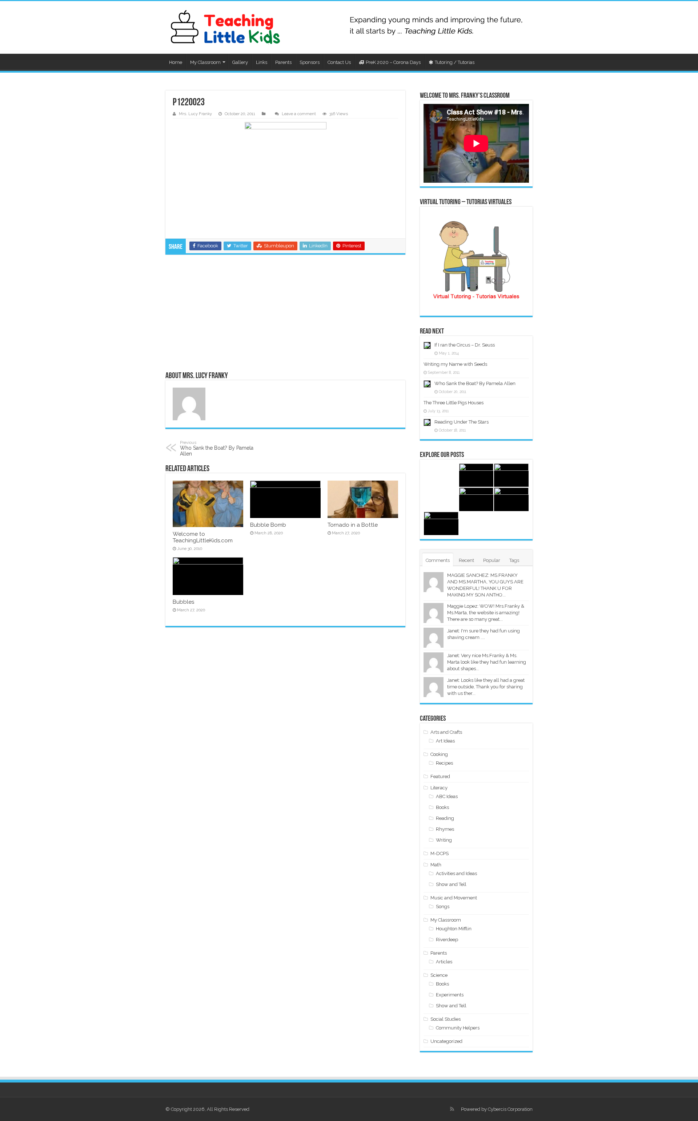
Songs (442, 906)
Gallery (240, 62)
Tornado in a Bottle (353, 525)
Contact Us (339, 62)
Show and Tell (451, 884)
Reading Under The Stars (461, 422)
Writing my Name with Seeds (455, 364)
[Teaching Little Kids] (225, 27)
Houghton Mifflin (454, 928)
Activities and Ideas (456, 873)
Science (439, 975)
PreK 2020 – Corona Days (393, 62)
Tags (514, 560)
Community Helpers (458, 1028)
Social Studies (445, 1019)
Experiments (450, 994)
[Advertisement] (285, 313)
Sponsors (310, 62)
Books (442, 807)
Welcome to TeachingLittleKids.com (203, 537)
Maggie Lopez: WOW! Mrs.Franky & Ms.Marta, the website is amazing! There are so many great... (485, 612)
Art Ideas (445, 741)
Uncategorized (446, 1041)
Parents (283, 62)
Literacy (439, 787)
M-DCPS (439, 853)
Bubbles (183, 602)
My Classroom (205, 62)
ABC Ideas (447, 796)
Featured (440, 776)
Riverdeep (447, 939)
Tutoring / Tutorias (454, 62)
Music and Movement (453, 898)
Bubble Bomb (268, 525)
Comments (438, 560)
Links (261, 62)
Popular (491, 560)
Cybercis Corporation (510, 1109)
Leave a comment (299, 114)
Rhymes (445, 829)
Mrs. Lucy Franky (195, 114)
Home (175, 62)
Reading (445, 818)
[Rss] (452, 1109)
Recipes (444, 763)
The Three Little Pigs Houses (454, 402)
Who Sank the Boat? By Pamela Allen (216, 448)
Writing (444, 840)
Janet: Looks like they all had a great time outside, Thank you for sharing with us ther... (486, 686)
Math (435, 864)
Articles (444, 961)
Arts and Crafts (446, 732)
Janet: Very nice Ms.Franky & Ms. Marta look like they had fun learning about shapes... (486, 662)
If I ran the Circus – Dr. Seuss (464, 345)
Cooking (439, 754)
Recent (466, 560)
